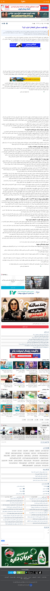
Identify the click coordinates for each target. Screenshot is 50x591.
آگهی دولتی (7, 577)
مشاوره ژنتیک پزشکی (44, 460)
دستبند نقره (20, 450)
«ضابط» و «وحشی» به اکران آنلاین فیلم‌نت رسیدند (14, 522)
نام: (48, 530)
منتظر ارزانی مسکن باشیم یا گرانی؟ (41, 476)
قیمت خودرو (45, 489)
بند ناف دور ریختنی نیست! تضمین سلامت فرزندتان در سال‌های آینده (36, 345)
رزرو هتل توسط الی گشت (43, 455)
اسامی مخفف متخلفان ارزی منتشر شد (41, 503)
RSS (21, 578)
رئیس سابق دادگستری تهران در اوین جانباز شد (15, 507)
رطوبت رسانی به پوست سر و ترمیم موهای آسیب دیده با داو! (37, 342)
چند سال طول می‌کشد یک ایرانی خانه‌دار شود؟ (39, 472)
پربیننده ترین (19, 496)
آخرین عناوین (44, 496)
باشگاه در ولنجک (7, 455)
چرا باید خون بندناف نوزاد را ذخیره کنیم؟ (41, 336)
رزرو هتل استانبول (27, 455)
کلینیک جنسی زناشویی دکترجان (15, 458)
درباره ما (29, 577)
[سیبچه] (38, 572)
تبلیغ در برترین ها (12, 577)
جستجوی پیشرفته (26, 578)
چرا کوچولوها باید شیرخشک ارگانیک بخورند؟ (40, 347)
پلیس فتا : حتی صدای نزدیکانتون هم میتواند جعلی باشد (38, 339)
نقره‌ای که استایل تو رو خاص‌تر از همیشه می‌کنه (40, 337)
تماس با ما (25, 577)
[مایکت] (12, 572)
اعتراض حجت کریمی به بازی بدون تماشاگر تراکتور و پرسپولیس (39, 510)
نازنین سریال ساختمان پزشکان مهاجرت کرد (14, 513)
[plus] (7, 23)
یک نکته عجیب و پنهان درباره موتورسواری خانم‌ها (14, 524)
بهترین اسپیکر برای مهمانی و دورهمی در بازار (40, 334)
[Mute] (28, 288)
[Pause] (26, 288)
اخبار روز (39, 577)
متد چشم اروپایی (20, 455)
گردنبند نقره (14, 450)
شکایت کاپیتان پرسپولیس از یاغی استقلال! (40, 519)
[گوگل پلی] (29, 572)
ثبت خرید (13, 288)
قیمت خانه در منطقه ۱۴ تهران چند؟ (41, 474)
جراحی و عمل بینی (37, 465)
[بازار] (21, 572)
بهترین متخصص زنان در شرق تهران (42, 463)
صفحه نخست (44, 577)
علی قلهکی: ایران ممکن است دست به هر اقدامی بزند (38, 512)
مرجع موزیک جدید (26, 453)
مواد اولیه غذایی (35, 455)
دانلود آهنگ (7, 453)
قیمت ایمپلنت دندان (44, 450)
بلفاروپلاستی (32, 450)
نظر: (48, 533)
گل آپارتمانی (13, 455)
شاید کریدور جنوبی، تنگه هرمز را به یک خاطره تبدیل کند (13, 520)
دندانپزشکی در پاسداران (18, 460)
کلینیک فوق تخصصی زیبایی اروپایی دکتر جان (30, 458)
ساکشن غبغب (25, 450)
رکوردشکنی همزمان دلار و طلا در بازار (16, 503)
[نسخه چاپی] (2, 23)
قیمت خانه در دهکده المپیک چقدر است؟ (40, 478)
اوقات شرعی (45, 493)
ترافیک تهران (45, 491)
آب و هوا (21, 489)
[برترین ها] (23, 2)
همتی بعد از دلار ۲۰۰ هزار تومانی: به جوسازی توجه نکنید (12, 505)
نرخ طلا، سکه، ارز (20, 486)
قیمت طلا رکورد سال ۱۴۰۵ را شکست (16, 498)
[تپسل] (1, 274)
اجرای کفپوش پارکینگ (23, 463)
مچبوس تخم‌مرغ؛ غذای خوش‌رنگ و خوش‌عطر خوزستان (13, 515)
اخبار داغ (33, 496)
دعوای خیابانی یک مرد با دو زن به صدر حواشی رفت (38, 498)
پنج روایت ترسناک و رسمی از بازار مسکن (40, 480)
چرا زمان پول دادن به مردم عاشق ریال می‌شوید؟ (39, 507)
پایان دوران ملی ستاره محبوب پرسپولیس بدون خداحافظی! (37, 521)
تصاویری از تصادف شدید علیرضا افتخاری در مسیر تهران (12, 509)
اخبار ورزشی (34, 577)
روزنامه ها (45, 486)
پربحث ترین (7, 496)
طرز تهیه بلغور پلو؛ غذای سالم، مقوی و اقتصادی (14, 501)
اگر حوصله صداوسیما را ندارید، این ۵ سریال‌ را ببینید (14, 517)
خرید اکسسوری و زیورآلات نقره (43, 453)
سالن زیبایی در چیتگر (27, 460)
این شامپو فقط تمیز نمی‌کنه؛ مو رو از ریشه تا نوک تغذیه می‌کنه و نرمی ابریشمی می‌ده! (33, 344)
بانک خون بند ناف (45, 465)
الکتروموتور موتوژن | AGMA (28, 465)
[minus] (4, 23)
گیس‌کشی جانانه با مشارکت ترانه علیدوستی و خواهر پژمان (12, 511)
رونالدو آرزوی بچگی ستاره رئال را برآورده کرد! (39, 501)
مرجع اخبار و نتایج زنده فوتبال (16, 453)
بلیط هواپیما (37, 450)
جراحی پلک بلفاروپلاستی (44, 458)
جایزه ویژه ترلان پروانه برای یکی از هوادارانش (39, 514)
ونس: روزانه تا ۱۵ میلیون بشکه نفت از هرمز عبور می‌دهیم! (38, 517)
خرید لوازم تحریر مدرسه (13, 463)
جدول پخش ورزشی (19, 493)
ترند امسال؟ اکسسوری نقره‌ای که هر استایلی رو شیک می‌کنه (38, 341)
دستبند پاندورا (33, 453)
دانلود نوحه (10, 460)
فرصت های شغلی (19, 577)
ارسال (3, 540)
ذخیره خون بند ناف (36, 460)
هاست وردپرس (4, 460)
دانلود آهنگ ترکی (31, 463)
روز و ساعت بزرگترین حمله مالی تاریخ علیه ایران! (39, 505)
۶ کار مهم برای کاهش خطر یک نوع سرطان (40, 523)
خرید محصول (25, 327)
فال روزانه (21, 491)
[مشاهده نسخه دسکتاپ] (2, 1)
